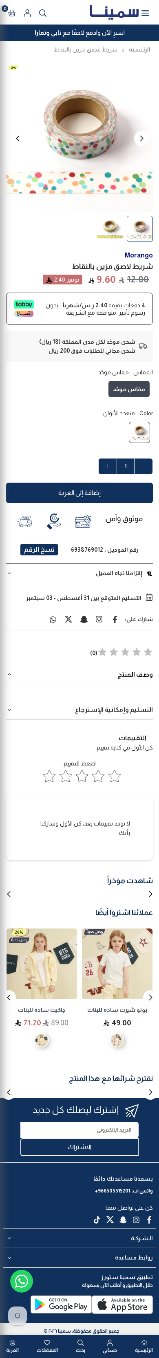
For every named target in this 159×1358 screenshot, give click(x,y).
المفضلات (47, 1350)
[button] (12, 12)
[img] (125, 653)
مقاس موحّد (129, 389)
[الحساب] (27, 12)
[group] (79, 138)
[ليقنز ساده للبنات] (42, 963)
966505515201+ (112, 1191)
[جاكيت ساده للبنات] (117, 963)
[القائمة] (145, 12)
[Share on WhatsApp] (53, 619)
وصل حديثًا (94, 940)
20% (13, 67)
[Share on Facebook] (115, 619)
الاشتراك (79, 1146)
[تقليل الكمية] (143, 466)
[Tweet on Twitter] (68, 619)
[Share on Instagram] (99, 619)
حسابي (110, 1350)
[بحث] (43, 12)
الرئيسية (139, 49)
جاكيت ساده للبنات (117, 1010)
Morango (139, 255)
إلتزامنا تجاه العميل (119, 573)
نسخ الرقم (39, 549)
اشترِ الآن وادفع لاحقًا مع (80, 32)
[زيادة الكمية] (108, 466)
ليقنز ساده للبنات (42, 1010)
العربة (12, 1350)
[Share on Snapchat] (84, 619)
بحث (80, 1350)
